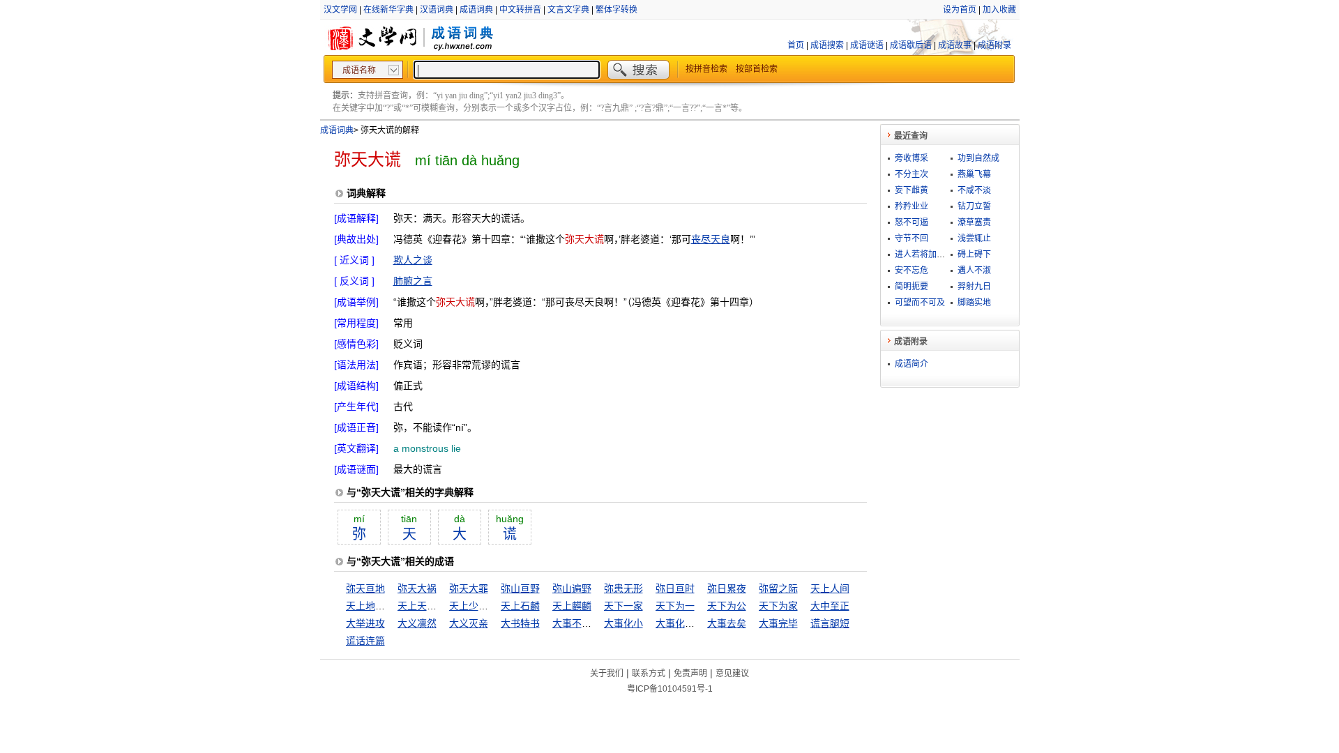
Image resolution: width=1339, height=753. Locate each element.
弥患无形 (623, 588)
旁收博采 (911, 158)
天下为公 (726, 605)
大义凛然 (417, 623)
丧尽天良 (710, 239)
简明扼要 (911, 286)
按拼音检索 (706, 69)
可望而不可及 (920, 302)
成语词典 (476, 10)
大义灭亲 (468, 623)
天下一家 (623, 605)
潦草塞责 (974, 222)
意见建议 (732, 673)
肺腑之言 (412, 281)
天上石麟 (520, 605)
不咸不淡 (974, 190)
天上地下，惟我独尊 (390, 605)
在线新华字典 (388, 10)
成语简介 (911, 364)
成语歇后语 (911, 45)
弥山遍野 (571, 588)
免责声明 (690, 673)
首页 (795, 45)
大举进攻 (365, 623)
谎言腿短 (829, 623)
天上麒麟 (571, 605)
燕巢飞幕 (974, 174)
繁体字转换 (616, 10)
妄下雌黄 (911, 190)
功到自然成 (978, 158)
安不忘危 (911, 270)
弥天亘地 (365, 588)
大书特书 (520, 623)
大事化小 (623, 623)
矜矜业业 (911, 206)
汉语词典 (436, 10)
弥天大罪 (468, 588)
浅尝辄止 (974, 238)
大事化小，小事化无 (699, 623)
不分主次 (911, 174)
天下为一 (675, 605)
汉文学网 (340, 10)
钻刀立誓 (974, 206)
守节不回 (911, 238)
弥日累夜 (726, 588)
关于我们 (606, 673)
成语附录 (994, 45)
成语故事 (954, 45)
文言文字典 (568, 10)
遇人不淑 (974, 270)
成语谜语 (867, 45)
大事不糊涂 (576, 623)
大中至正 (829, 605)
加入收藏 (999, 10)
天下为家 (778, 605)
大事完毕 (778, 623)
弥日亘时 (675, 588)
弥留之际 (778, 588)
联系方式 (648, 673)
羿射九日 (974, 286)
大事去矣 (726, 623)
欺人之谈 (412, 260)
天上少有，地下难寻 (493, 605)
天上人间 (829, 588)
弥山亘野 (520, 588)
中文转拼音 (520, 10)
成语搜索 (827, 45)
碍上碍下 (974, 254)
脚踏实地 (974, 302)
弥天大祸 (417, 588)
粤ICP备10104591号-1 (670, 689)
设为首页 (959, 10)
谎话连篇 (365, 640)
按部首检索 (757, 69)
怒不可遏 (911, 222)
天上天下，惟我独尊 (441, 605)
